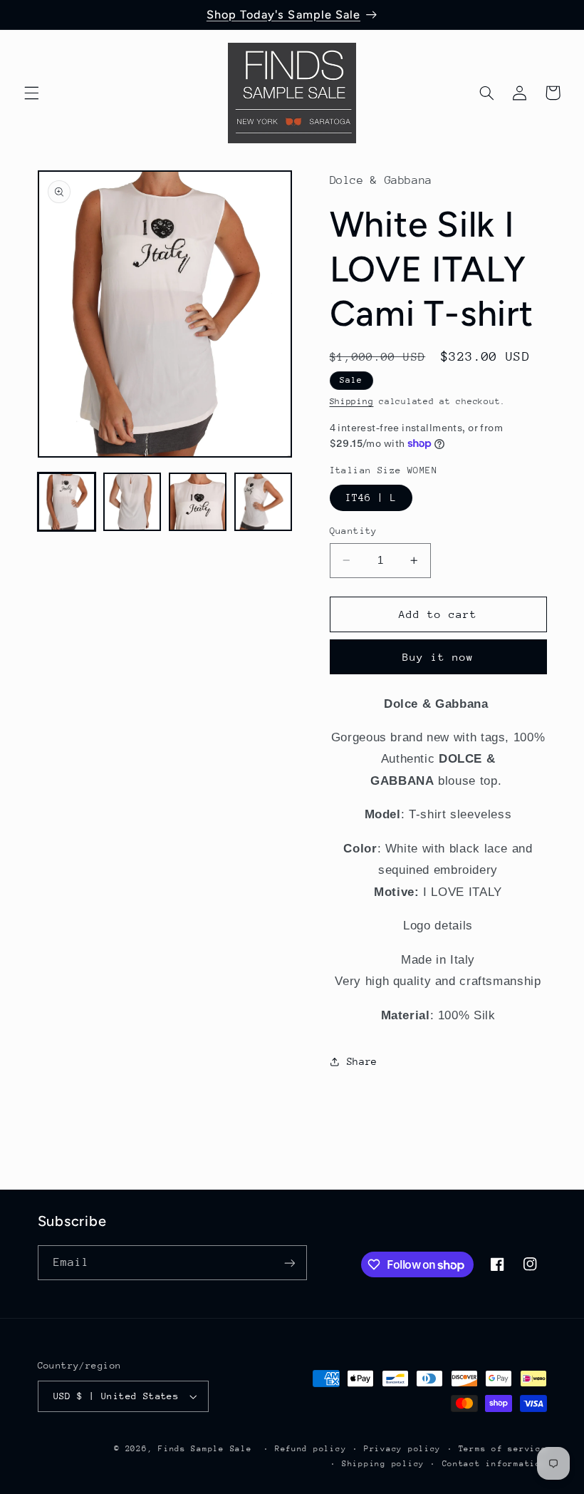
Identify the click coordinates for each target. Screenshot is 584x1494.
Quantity (353, 530)
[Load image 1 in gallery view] (67, 502)
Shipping (352, 401)
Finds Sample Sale (205, 1448)
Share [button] (362, 1061)
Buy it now (438, 657)
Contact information (494, 1463)
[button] (31, 92)
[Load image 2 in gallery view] (132, 502)
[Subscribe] (289, 1262)
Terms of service (503, 1448)
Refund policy (311, 1448)
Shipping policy (383, 1463)
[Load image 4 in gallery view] (263, 502)
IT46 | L (371, 497)
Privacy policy (402, 1448)
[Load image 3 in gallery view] (198, 502)
